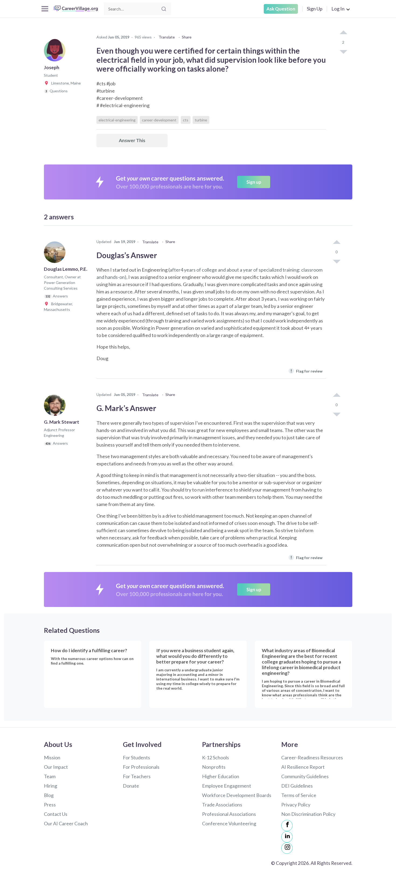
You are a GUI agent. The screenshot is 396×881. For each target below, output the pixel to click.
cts (185, 120)
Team (49, 776)
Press (50, 805)
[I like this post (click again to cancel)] (343, 32)
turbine (201, 120)
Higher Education (220, 776)
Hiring (50, 786)
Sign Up (314, 9)
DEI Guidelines (297, 786)
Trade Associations (222, 805)
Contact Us (55, 814)
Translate (167, 37)
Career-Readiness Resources (312, 757)
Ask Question (280, 9)
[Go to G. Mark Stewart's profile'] (56, 406)
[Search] (163, 9)
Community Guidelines (305, 776)
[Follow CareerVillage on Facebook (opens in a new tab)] (287, 825)
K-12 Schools (215, 757)
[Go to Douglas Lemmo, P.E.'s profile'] (56, 253)
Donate (131, 786)
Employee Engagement (226, 786)
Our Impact (56, 767)
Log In (338, 9)
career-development (159, 120)
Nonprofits (213, 767)
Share (187, 37)
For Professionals (141, 767)
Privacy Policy (295, 805)
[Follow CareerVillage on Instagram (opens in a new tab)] (287, 848)
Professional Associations (229, 814)
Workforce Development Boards (236, 795)
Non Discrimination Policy (308, 814)
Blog (49, 795)
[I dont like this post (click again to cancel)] (343, 51)
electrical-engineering (117, 120)
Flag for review (306, 371)
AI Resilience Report (303, 767)
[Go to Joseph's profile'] (56, 52)
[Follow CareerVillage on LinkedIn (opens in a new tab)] (287, 837)
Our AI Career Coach (66, 823)
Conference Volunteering (229, 823)
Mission (52, 757)
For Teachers (137, 776)
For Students (136, 757)
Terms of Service (298, 795)
